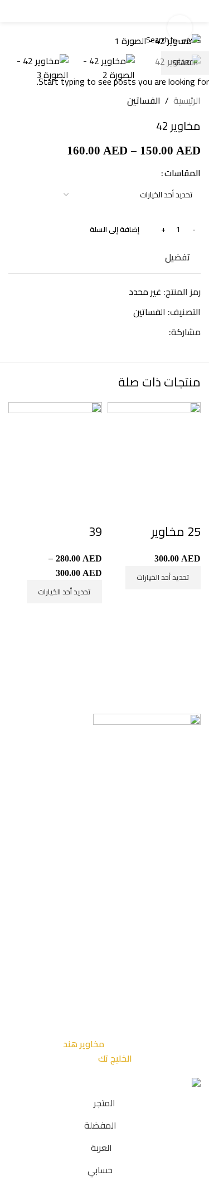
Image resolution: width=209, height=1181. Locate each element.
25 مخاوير (176, 531)
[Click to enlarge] (179, 27)
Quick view (187, 509)
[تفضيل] (157, 509)
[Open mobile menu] (189, 11)
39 (95, 531)
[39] (55, 447)
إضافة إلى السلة (114, 229)
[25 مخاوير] (154, 447)
